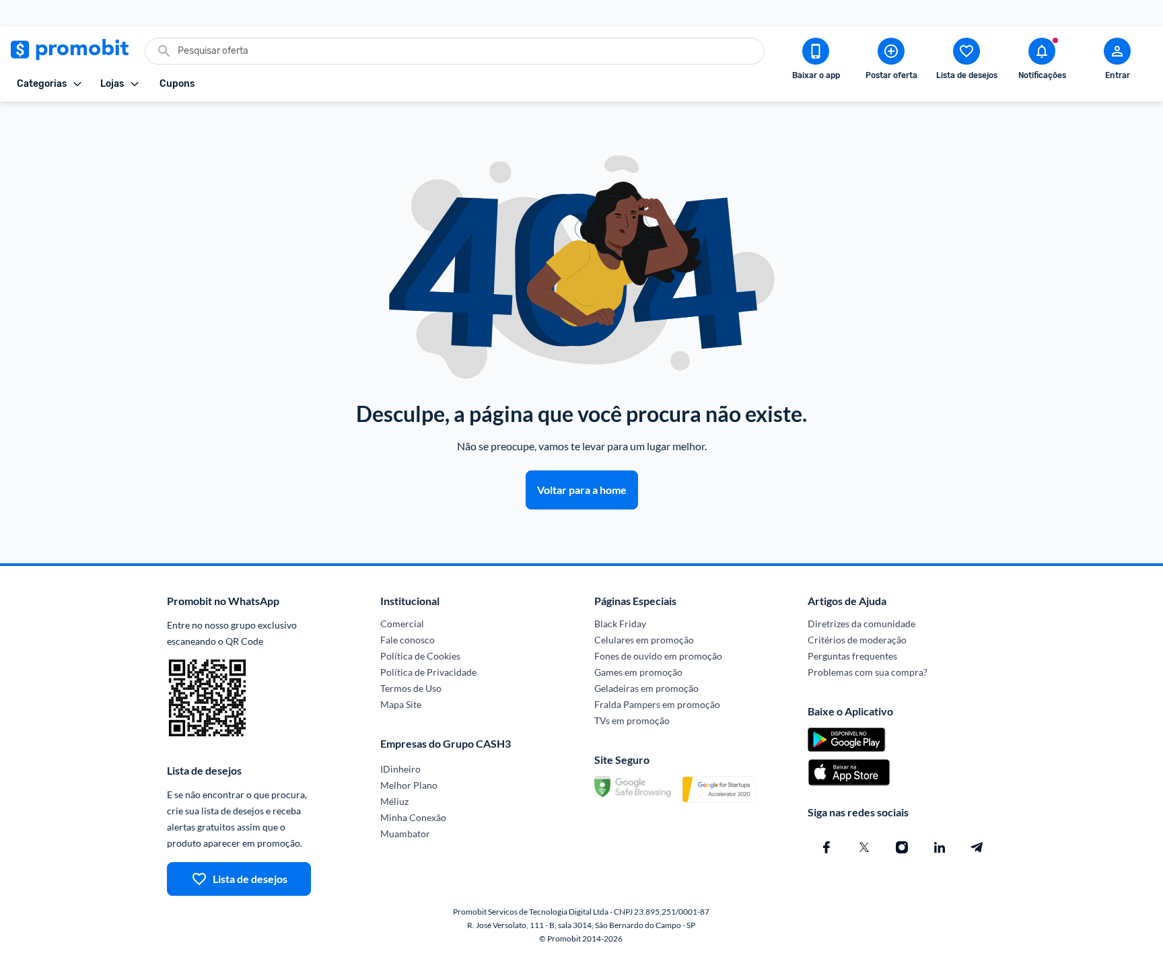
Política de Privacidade (428, 672)
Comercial (402, 623)
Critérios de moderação (857, 639)
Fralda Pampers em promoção (657, 704)
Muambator (405, 833)
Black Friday (620, 623)
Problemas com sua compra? (867, 672)
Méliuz (394, 801)
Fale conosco (407, 639)
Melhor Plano (408, 785)
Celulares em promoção (644, 639)
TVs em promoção (632, 720)
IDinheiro (400, 769)
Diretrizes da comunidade (861, 623)
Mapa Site (400, 704)
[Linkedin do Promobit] (939, 847)
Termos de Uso (411, 688)
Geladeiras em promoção (646, 688)
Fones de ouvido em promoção (658, 656)
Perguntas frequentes (852, 656)
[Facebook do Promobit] (826, 847)
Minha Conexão (413, 817)
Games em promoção (638, 672)
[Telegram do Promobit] (977, 847)
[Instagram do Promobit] (902, 847)
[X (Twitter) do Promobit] (864, 847)
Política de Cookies (420, 656)
